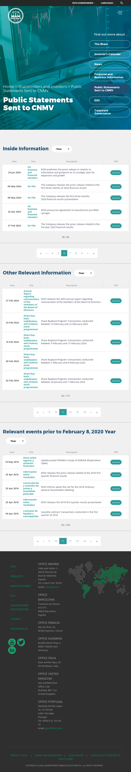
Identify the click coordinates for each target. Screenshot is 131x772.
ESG (97, 100)
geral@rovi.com (53, 728)
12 (70, 412)
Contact (16, 619)
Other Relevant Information (37, 273)
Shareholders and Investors (20, 607)
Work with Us (19, 628)
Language (107, 3)
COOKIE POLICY (98, 755)
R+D (13, 595)
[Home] (15, 15)
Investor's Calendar (107, 54)
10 (55, 412)
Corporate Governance (102, 112)
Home (8, 86)
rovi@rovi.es (52, 586)
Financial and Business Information (108, 76)
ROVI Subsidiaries (83, 3)
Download (116, 173)
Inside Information (26, 149)
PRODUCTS (17, 576)
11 (63, 412)
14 (84, 412)
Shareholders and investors (42, 86)
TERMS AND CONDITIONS (48, 755)
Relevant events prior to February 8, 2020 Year (59, 432)
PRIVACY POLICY (19, 755)
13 (77, 412)
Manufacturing (21, 586)
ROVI (13, 566)
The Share (101, 44)
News (98, 64)
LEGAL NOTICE (76, 755)
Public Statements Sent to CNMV (107, 89)
